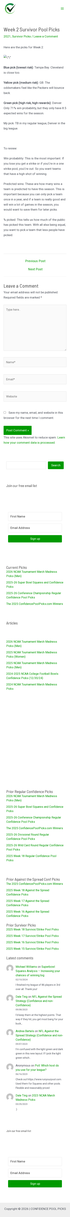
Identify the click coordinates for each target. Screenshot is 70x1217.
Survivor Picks (21, 36)
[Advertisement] (35, 740)
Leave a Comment (46, 36)
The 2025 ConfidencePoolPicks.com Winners (34, 604)
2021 (7, 36)
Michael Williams (26, 966)
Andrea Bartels (25, 1031)
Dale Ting (21, 996)
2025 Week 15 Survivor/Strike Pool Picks (32, 948)
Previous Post (35, 261)
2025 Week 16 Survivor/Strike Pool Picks (32, 942)
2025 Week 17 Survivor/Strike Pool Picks (32, 936)
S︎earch (55, 465)
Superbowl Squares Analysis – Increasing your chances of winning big (38, 971)
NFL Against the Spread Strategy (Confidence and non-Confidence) (39, 1001)
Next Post (35, 269)
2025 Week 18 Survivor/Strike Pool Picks (32, 929)
